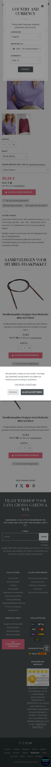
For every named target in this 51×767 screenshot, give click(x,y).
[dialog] (25, 383)
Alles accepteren (32, 392)
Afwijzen (13, 392)
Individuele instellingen (25, 384)
